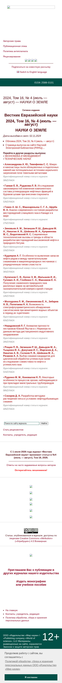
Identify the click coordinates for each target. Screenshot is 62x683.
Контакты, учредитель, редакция (20, 434)
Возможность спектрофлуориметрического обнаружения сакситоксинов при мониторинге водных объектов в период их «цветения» (30, 307)
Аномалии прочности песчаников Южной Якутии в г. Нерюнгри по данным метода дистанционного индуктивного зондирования (28, 330)
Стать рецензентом (13, 429)
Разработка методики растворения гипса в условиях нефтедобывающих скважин (31, 398)
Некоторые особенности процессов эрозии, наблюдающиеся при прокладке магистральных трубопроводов (30, 380)
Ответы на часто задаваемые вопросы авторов (31, 465)
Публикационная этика (15, 46)
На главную (12, 610)
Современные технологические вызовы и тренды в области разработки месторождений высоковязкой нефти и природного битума (31, 235)
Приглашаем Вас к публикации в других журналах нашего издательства (31, 571)
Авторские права (12, 41)
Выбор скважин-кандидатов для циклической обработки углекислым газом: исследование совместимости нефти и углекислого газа (30, 356)
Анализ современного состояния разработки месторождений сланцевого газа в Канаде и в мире (30, 211)
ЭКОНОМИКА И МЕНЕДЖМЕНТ (23, 156)
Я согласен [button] (31, 677)
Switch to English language (33, 72)
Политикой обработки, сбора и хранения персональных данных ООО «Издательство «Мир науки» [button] (30, 665)
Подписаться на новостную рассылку (31, 67)
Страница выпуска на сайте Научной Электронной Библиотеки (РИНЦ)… (26, 146)
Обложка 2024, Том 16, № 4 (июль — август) (30, 141)
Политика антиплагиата (15, 51)
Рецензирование (12, 56)
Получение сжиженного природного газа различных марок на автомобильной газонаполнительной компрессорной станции (29, 283)
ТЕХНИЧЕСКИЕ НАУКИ (18, 158)
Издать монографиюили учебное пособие (31, 583)
